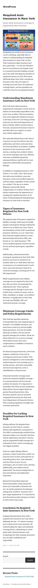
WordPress (9, 6)
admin (5, 545)
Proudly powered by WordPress (21, 584)
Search (5, 556)
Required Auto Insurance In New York (19, 577)
